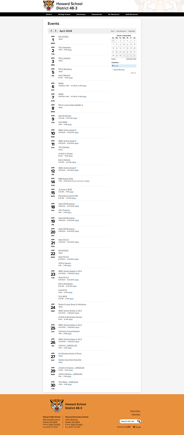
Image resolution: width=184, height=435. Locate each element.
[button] (49, 14)
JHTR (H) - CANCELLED (67, 345)
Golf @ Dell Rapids (65, 283)
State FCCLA (63, 239)
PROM (60, 83)
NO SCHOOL (63, 36)
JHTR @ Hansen (64, 263)
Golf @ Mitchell (64, 75)
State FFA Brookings (66, 203)
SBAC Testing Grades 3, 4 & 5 (70, 271)
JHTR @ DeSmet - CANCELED (70, 374)
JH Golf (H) (62, 290)
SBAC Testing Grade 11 (67, 130)
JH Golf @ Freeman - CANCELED (71, 367)
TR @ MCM (62, 122)
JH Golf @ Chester (65, 153)
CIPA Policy (136, 414)
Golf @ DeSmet (64, 160)
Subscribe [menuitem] (131, 31)
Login (137, 427)
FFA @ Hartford (64, 58)
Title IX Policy (135, 411)
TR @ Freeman (64, 210)
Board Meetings (119, 70)
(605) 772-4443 (77, 424)
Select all (133, 73)
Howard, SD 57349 (50, 422)
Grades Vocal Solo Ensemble (69, 359)
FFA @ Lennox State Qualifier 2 (70, 105)
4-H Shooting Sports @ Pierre (70, 353)
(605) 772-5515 (54, 424)
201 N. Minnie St (71, 419)
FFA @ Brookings (65, 69)
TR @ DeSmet (63, 147)
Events (116, 66)
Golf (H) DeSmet (64, 115)
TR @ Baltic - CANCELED (68, 382)
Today (113, 59)
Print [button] (112, 31)
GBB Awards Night (65, 178)
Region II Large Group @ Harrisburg (72, 304)
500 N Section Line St (51, 419)
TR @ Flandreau (64, 47)
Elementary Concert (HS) (68, 195)
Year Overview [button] (121, 31)
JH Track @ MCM (65, 189)
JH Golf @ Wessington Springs (70, 317)
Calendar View (131, 59)
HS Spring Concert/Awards (69, 331)
